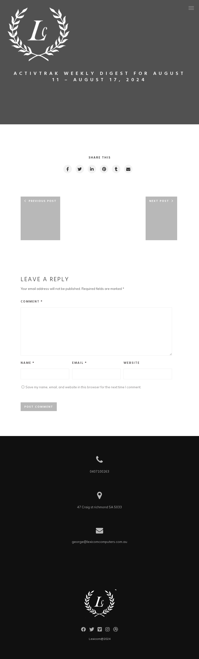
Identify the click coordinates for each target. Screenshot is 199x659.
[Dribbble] (115, 630)
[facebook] (67, 169)
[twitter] (79, 169)
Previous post (43, 201)
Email (79, 362)
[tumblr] (116, 169)
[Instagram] (107, 630)
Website (132, 362)
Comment (32, 301)
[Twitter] (92, 630)
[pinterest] (104, 169)
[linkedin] (91, 169)
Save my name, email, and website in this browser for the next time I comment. (83, 387)
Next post (159, 201)
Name (27, 362)
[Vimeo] (100, 630)
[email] (128, 169)
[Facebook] (83, 630)
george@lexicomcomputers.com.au (99, 542)
